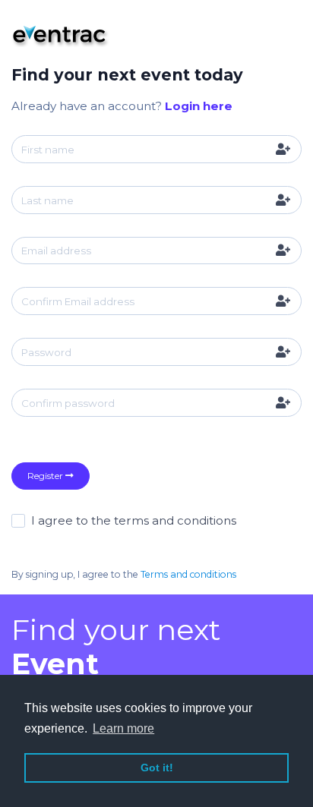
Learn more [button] (123, 728)
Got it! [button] (157, 767)
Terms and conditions (188, 574)
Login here (198, 106)
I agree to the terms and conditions (133, 520)
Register (46, 475)
